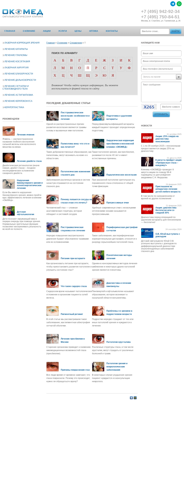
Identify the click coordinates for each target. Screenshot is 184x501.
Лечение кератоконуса (18, 101)
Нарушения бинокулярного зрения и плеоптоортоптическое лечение (30, 184)
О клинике (29, 31)
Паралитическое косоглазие (121, 175)
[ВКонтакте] (131, 397)
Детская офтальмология (25, 213)
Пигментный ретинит (72, 314)
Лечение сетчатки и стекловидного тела (16, 87)
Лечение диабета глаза (29, 161)
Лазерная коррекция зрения (22, 43)
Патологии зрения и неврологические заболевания (116, 366)
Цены (78, 31)
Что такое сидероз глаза (74, 286)
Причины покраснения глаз (75, 370)
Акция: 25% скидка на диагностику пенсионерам (167, 139)
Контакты (112, 31)
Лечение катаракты (16, 49)
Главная (9, 31)
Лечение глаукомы (15, 55)
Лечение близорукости (18, 73)
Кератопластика (14, 107)
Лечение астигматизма (18, 95)
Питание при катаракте (73, 258)
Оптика (93, 31)
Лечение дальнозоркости (20, 80)
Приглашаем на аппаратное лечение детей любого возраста (167, 189)
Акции (47, 31)
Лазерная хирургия (16, 67)
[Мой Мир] (135, 397)
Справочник (76, 43)
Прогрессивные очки (117, 202)
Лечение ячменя (25, 134)
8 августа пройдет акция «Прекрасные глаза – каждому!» (168, 163)
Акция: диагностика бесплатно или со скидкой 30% (165, 210)
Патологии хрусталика (118, 342)
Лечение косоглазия (17, 61)
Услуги (62, 31)
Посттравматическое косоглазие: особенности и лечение (75, 115)
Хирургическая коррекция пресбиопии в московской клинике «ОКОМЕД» (120, 143)
